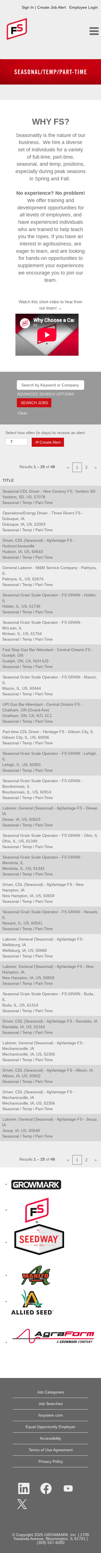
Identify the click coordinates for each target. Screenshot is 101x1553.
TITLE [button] (8, 480)
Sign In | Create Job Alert (44, 7)
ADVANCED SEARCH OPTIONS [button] (45, 394)
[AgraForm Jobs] (53, 1342)
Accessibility (50, 1438)
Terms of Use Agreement (51, 1450)
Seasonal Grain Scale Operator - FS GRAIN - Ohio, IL (50, 835)
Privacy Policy (50, 1461)
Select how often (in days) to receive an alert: (45, 432)
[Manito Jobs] (36, 1275)
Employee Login (83, 7)
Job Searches (50, 1403)
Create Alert (49, 442)
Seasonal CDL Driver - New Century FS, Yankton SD (49, 491)
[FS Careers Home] (37, 1209)
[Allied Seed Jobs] (32, 1301)
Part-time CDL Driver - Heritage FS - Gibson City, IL (48, 731)
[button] (84, 31)
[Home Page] (36, 1184)
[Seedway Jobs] (39, 1242)
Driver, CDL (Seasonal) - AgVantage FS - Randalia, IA (50, 1021)
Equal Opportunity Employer (50, 1426)
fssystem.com (50, 1415)
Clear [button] (22, 413)
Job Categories (50, 1392)
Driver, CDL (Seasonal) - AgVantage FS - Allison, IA (48, 1070)
